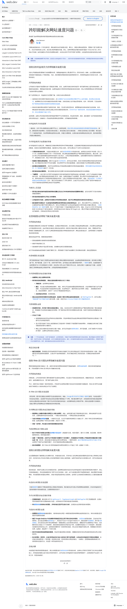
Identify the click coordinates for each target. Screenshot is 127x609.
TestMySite (62, 161)
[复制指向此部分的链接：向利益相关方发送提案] (47, 124)
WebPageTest (86, 297)
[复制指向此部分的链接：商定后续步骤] (40, 348)
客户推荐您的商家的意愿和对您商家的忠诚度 (46, 104)
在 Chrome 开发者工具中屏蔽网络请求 (78, 299)
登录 (123, 2)
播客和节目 (98, 595)
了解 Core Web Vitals (28, 11)
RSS (112, 597)
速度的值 (82, 518)
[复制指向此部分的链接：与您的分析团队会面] (46, 510)
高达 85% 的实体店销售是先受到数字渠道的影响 (82, 128)
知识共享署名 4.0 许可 (52, 570)
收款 (59, 11)
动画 (100, 11)
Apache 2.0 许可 (79, 570)
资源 (25, 2)
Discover (35, 2)
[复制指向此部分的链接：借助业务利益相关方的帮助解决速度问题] (67, 67)
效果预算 (43, 419)
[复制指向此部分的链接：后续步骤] (37, 547)
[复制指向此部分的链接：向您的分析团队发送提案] (49, 482)
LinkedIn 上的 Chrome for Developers (117, 594)
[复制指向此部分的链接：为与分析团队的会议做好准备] (52, 496)
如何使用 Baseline (53, 2)
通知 (66, 11)
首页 (30, 25)
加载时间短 (15, 11)
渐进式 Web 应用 (49, 11)
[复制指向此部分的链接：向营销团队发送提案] (46, 256)
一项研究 (86, 263)
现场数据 (91, 521)
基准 (43, 2)
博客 (63, 2)
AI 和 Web (5, 11)
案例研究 (71, 2)
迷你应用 (108, 11)
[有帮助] (98, 25)
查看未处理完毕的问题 (86, 589)
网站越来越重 (83, 366)
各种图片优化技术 (55, 433)
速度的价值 (37, 504)
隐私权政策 (32, 605)
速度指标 (50, 521)
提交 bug (82, 586)
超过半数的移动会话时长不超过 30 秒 (89, 440)
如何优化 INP (74, 11)
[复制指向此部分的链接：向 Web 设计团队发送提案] (50, 392)
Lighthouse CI (56, 499)
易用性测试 (75, 329)
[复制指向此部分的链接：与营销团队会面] (42, 304)
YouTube (113, 590)
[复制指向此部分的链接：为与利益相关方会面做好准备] (52, 142)
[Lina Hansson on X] (37, 43)
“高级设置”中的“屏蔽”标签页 (41, 299)
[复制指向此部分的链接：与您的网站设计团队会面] (49, 429)
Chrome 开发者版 (100, 586)
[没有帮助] (101, 25)
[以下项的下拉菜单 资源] (28, 2)
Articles (5, 7)
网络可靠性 (86, 11)
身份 (39, 11)
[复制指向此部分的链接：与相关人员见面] (42, 188)
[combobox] (93, 2)
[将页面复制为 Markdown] (81, 30)
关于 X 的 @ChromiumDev (115, 587)
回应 (94, 11)
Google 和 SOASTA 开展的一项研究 (78, 396)
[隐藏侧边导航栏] (21, 606)
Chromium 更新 (99, 589)
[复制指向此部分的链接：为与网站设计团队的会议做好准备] (56, 410)
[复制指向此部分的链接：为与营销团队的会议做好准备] (52, 274)
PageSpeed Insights (68, 499)
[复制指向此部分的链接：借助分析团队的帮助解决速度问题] (61, 450)
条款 (26, 605)
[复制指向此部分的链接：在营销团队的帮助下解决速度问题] (61, 216)
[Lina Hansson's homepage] (40, 43)
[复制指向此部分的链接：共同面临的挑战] (42, 83)
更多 (116, 11)
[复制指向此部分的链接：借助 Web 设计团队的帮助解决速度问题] (66, 361)
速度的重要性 (67, 151)
